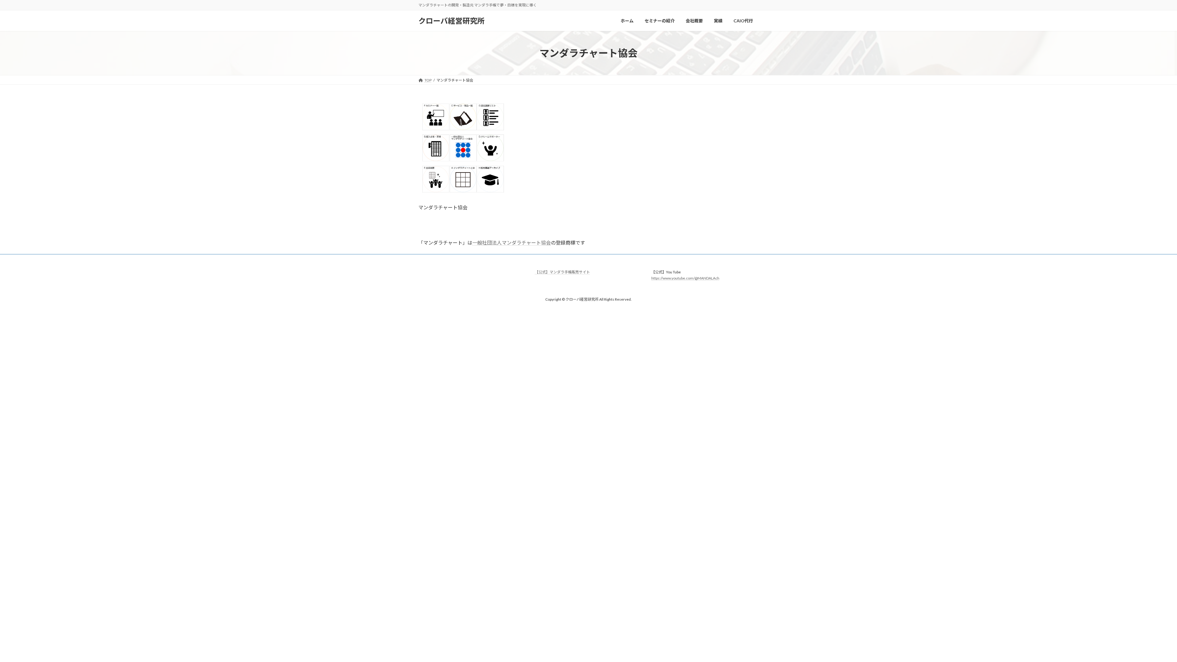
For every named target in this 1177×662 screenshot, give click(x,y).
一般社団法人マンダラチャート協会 (511, 242)
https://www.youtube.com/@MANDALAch (685, 278)
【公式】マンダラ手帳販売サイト (562, 272)
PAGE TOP (1146, 636)
